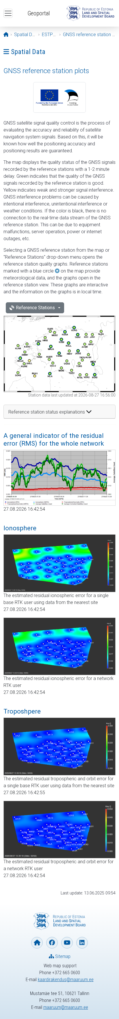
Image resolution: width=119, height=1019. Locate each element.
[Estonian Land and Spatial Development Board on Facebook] (52, 942)
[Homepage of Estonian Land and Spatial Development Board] (37, 942)
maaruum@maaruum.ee (65, 1007)
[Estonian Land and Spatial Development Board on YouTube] (67, 942)
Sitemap (62, 956)
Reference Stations (35, 307)
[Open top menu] (8, 13)
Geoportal (38, 13)
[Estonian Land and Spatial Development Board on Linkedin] (82, 942)
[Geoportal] (90, 13)
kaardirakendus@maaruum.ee (66, 979)
